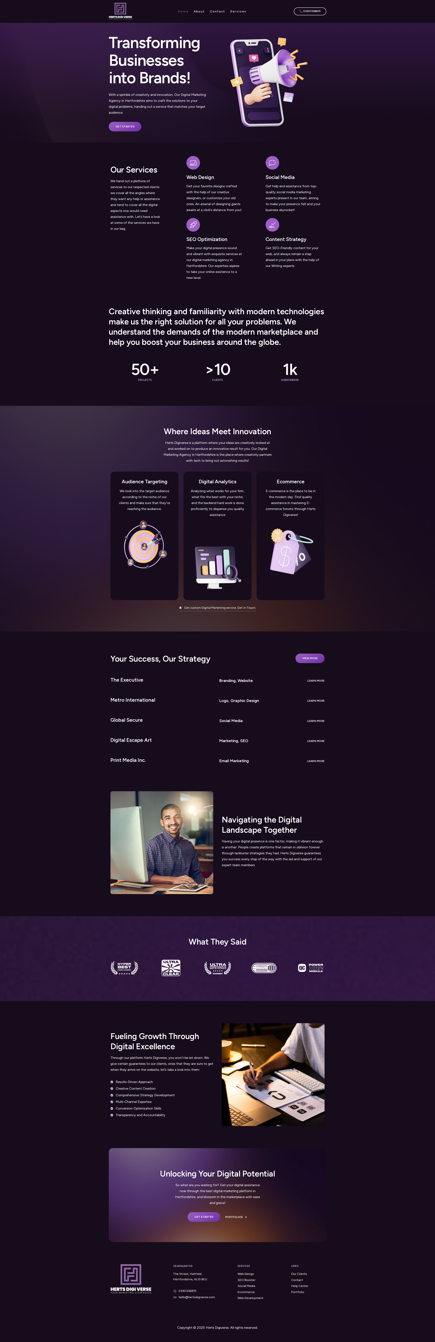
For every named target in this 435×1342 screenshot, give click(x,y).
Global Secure (126, 720)
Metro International (132, 700)
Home (183, 11)
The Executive (126, 680)
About (199, 11)
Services (238, 11)
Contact (217, 11)
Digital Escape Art (131, 740)
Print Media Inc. (128, 760)
